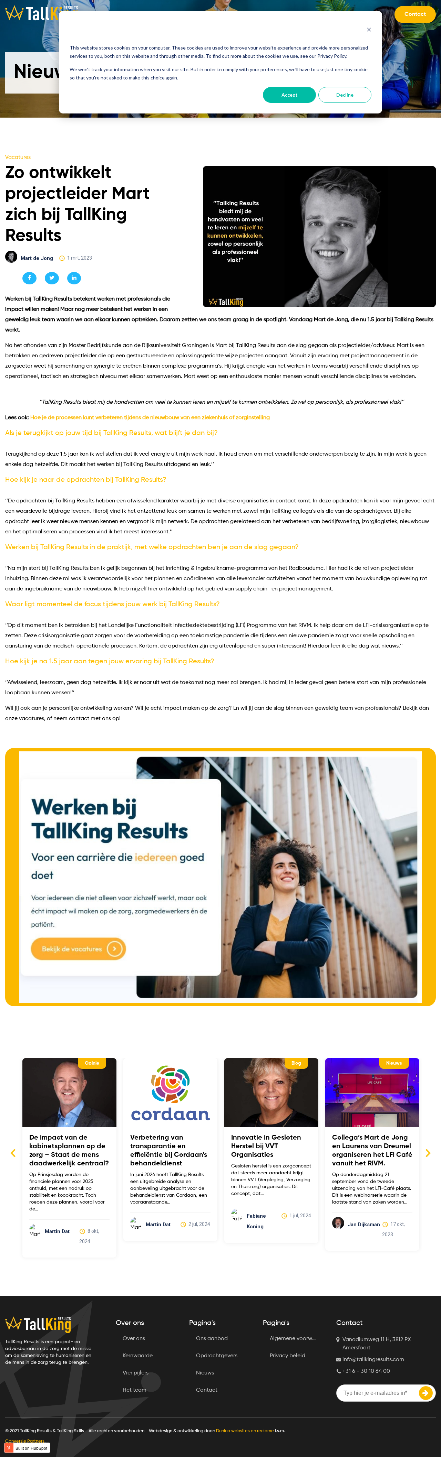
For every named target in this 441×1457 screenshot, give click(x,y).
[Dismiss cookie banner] (369, 30)
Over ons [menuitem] (134, 1338)
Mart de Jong (37, 258)
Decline (344, 95)
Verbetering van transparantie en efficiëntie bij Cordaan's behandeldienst (67, 1150)
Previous (12, 1153)
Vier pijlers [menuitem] (135, 1373)
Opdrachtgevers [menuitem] (216, 1356)
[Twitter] (52, 278)
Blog (195, 1063)
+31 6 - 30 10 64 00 (366, 1371)
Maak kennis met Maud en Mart (370, 1142)
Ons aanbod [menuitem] (212, 1338)
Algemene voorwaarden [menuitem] (298, 1338)
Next (428, 1153)
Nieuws (293, 1063)
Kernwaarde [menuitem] (138, 1356)
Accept (289, 95)
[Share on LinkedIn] (74, 278)
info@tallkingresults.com (373, 1359)
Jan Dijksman (263, 1224)
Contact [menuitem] (206, 1390)
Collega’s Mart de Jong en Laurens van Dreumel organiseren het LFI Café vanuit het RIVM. (271, 1150)
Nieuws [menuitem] (205, 1373)
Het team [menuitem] (134, 1390)
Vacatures (18, 157)
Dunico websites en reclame (245, 1431)
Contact (415, 14)
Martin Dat (57, 1224)
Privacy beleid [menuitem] (287, 1356)
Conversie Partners (24, 1441)
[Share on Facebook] (29, 278)
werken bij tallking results (374, 1063)
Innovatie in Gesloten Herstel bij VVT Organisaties (165, 1146)
